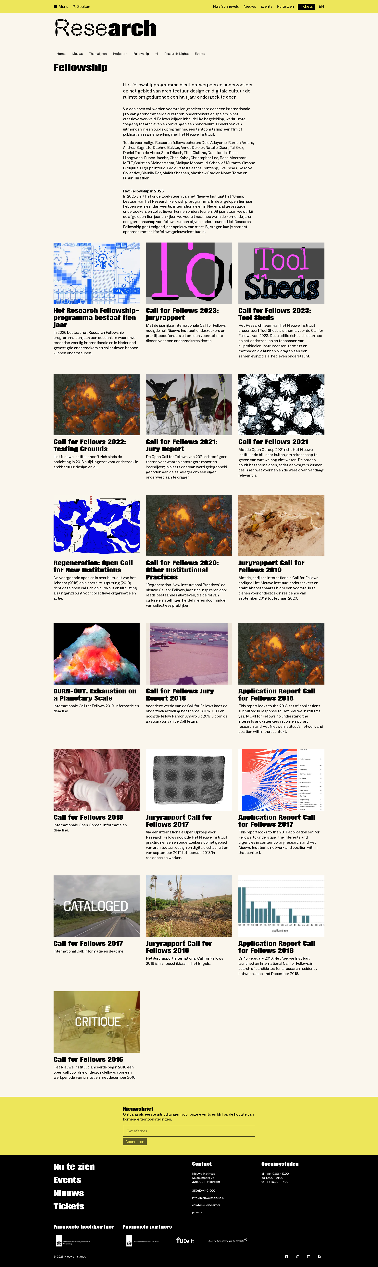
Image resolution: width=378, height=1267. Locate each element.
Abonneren (134, 1141)
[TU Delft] (185, 1240)
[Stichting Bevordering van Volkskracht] (227, 1240)
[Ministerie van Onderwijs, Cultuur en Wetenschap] (73, 1240)
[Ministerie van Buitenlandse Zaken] (142, 1240)
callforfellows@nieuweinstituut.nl (176, 231)
